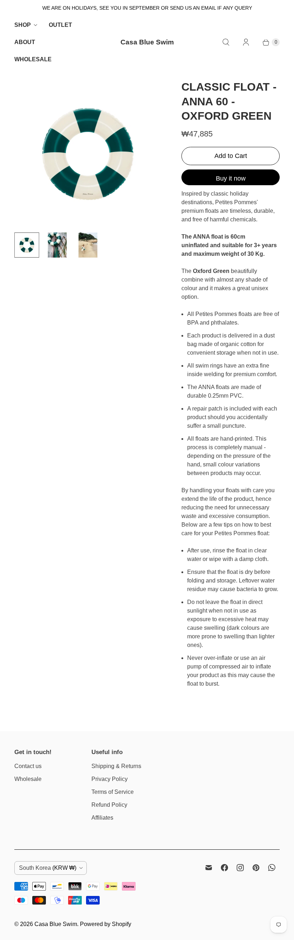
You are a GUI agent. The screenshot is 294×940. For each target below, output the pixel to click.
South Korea (47, 868)
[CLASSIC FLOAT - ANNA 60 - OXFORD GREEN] (87, 153)
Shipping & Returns (116, 766)
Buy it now (231, 178)
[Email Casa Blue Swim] (209, 867)
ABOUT (24, 42)
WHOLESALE (33, 59)
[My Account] (246, 42)
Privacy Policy (109, 779)
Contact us (28, 766)
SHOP (22, 25)
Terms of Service (112, 792)
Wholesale (28, 779)
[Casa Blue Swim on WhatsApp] (272, 867)
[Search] (226, 42)
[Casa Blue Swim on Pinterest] (256, 867)
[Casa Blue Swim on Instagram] (240, 867)
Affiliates (102, 818)
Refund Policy (109, 805)
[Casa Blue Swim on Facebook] (224, 867)
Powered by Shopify (105, 924)
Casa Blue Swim (55, 924)
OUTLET (60, 25)
